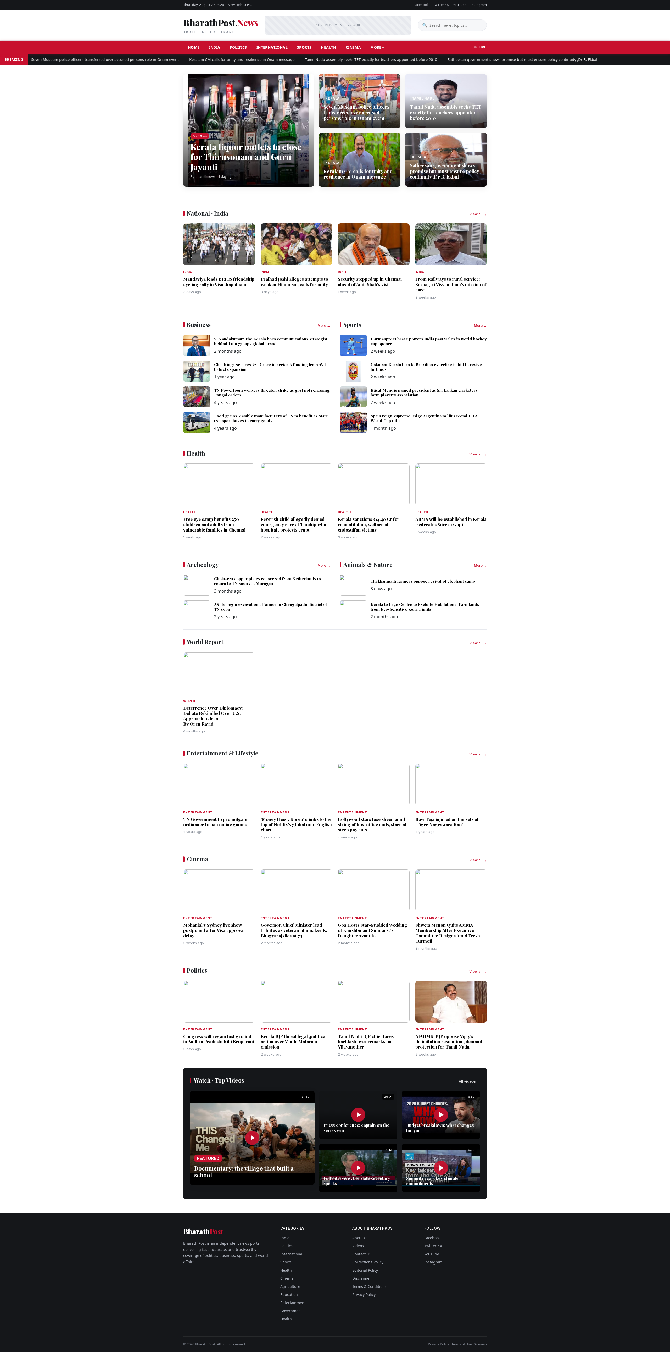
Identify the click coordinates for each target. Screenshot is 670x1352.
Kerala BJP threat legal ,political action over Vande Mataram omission (294, 1041)
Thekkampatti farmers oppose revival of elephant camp (423, 581)
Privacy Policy (364, 1294)
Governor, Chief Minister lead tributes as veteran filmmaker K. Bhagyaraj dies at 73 (294, 930)
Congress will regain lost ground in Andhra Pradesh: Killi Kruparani (218, 1038)
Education (289, 1294)
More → (323, 325)
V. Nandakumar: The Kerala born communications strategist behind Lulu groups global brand (270, 341)
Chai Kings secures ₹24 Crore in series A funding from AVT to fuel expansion (270, 367)
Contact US (361, 1253)
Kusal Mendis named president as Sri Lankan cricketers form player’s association (424, 393)
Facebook (421, 4)
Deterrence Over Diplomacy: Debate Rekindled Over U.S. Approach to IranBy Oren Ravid (213, 716)
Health (328, 47)
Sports (304, 47)
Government (291, 1310)
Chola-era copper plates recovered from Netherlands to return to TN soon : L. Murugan (267, 581)
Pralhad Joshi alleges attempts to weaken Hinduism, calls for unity (294, 281)
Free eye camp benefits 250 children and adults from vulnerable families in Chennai (214, 524)
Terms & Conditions (369, 1286)
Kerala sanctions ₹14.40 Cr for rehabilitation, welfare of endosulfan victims (368, 524)
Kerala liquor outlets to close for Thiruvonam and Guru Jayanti (246, 156)
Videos (358, 1245)
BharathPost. (220, 25)
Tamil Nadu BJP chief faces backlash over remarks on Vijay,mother (366, 1041)
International (272, 47)
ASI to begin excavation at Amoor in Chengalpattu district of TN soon (270, 607)
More (376, 47)
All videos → (469, 1081)
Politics (238, 47)
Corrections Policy (367, 1262)
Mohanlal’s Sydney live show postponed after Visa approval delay (214, 930)
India (214, 47)
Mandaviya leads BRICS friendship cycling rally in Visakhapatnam (218, 281)
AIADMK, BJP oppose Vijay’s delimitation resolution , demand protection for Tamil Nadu (448, 1041)
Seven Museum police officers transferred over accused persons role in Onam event (356, 112)
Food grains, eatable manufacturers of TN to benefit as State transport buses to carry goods (271, 418)
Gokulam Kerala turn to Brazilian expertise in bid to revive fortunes (426, 367)
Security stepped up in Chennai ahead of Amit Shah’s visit (370, 281)
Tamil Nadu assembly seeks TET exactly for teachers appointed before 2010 (339, 59)
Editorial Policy (365, 1270)
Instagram (479, 4)
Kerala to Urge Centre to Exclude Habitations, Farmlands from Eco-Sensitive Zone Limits (425, 607)
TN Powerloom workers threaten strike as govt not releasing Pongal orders (271, 393)
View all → (478, 214)
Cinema (353, 47)
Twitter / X (441, 4)
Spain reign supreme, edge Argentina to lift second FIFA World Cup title (424, 418)
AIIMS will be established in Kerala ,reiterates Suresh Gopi (451, 521)
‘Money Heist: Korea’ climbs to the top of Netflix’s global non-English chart (296, 824)
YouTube (459, 4)
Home (194, 47)
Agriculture (290, 1286)
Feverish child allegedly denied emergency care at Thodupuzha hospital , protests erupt (293, 524)
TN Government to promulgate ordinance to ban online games (215, 821)
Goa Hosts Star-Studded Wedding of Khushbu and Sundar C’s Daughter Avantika (372, 930)
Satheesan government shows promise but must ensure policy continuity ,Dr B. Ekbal (490, 59)
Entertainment (293, 1302)
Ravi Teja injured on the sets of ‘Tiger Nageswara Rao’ (447, 821)
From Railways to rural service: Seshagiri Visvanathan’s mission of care (450, 284)
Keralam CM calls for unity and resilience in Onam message (210, 59)
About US (360, 1237)
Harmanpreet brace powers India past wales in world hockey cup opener (429, 341)
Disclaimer (361, 1278)
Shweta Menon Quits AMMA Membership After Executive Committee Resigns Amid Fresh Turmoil (447, 933)
